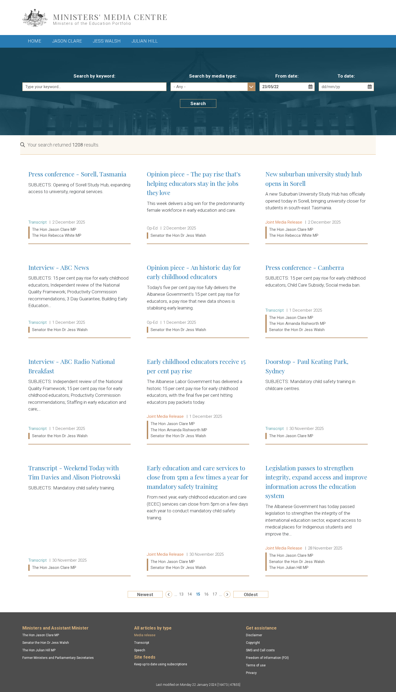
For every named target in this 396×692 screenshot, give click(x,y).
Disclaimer (254, 635)
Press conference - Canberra (316, 298)
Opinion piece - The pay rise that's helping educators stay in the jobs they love (198, 204)
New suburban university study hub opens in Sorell (316, 204)
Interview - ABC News (79, 298)
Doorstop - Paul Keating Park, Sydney (316, 398)
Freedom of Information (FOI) (267, 658)
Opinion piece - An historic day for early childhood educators (198, 298)
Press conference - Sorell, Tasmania (79, 204)
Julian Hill (144, 41)
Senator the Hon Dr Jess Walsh (45, 643)
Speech (139, 650)
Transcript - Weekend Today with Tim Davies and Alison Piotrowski (79, 517)
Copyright (253, 643)
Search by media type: (213, 76)
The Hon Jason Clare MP (40, 635)
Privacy (251, 673)
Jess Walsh (107, 41)
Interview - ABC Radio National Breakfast (79, 398)
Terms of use (256, 665)
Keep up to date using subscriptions (160, 664)
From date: (286, 76)
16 (206, 594)
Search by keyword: (94, 76)
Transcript (141, 643)
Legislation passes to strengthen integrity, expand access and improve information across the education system (316, 517)
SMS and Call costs (260, 650)
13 (181, 594)
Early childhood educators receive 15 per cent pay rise (198, 398)
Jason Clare (67, 41)
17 (215, 594)
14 (189, 594)
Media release (144, 635)
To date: (346, 76)
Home (34, 41)
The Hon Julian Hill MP (38, 650)
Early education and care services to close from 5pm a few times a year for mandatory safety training (198, 517)
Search (198, 103)
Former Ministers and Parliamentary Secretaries (58, 658)
